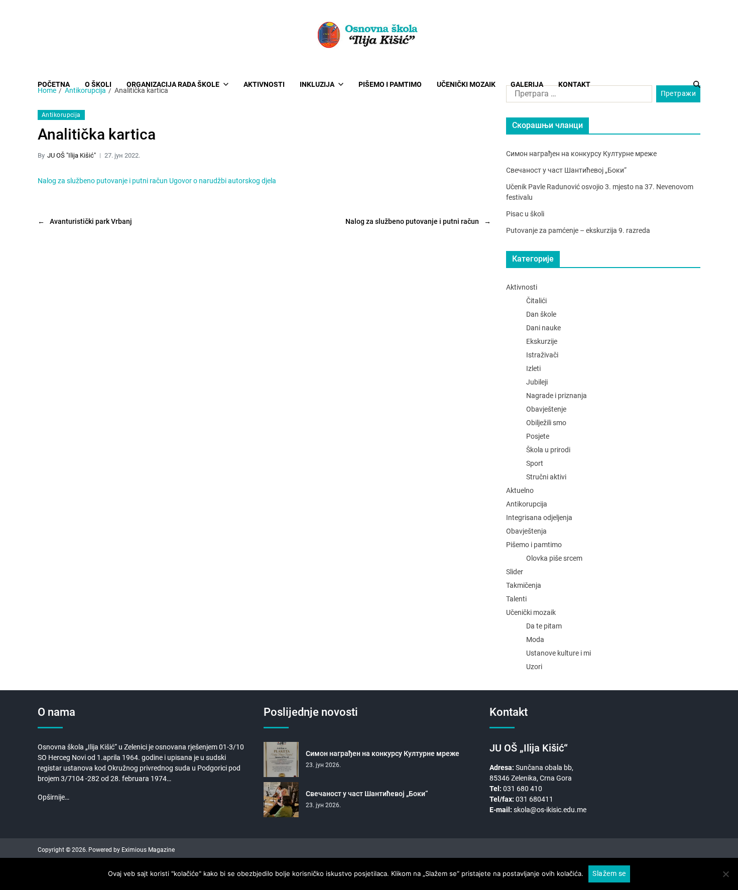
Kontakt (574, 84)
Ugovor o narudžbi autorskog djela (222, 181)
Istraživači (542, 355)
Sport (534, 463)
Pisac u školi (525, 214)
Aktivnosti (264, 84)
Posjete (537, 436)
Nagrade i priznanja (556, 396)
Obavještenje (546, 409)
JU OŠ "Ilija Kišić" (71, 155)
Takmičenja (523, 585)
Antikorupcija (61, 114)
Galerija (527, 84)
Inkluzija (317, 84)
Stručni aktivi (546, 477)
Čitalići (536, 301)
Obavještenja (526, 531)
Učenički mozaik (466, 84)
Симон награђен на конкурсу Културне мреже (581, 154)
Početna (54, 84)
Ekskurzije (541, 341)
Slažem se (609, 873)
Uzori (534, 667)
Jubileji (537, 382)
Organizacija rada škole (173, 84)
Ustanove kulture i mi (558, 653)
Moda (535, 639)
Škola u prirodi (548, 450)
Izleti (533, 368)
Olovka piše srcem (554, 558)
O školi (98, 84)
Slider (514, 572)
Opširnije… (53, 797)
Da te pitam (544, 626)
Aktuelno (520, 490)
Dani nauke (543, 328)
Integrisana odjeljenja (539, 518)
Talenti (516, 599)
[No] (725, 874)
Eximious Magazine (148, 849)
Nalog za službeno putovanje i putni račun (103, 181)
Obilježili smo (546, 423)
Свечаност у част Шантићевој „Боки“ (566, 170)
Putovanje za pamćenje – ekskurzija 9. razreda (578, 230)
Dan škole (541, 314)
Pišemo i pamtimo (390, 84)
